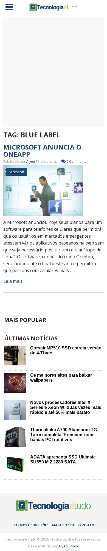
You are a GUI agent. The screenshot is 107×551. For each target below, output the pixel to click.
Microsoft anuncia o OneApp (42, 150)
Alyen (30, 161)
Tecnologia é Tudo (53, 7)
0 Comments (76, 161)
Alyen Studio (68, 546)
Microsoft (16, 171)
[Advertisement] (53, 72)
